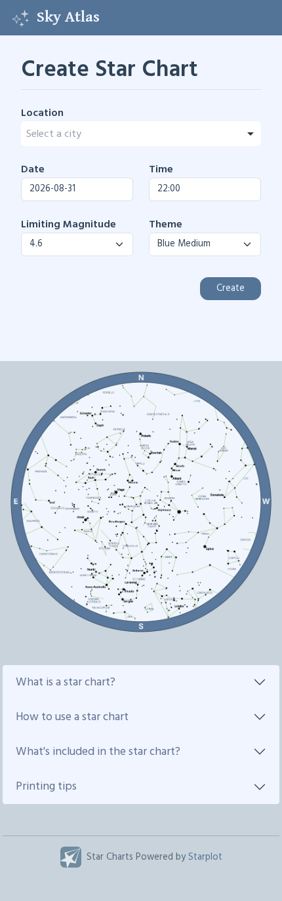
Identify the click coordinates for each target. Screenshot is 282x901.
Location (42, 113)
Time (161, 170)
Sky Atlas (68, 17)
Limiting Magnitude (68, 225)
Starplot (205, 857)
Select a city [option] (53, 134)
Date (33, 170)
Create (230, 288)
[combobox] (141, 133)
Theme (165, 225)
